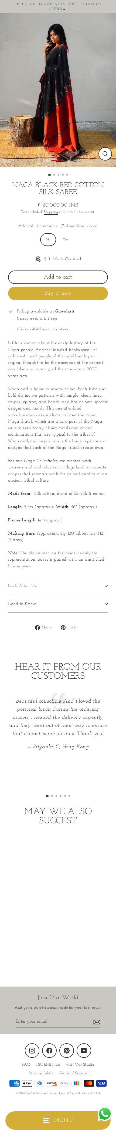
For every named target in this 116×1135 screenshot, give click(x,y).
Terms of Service (73, 1073)
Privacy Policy (41, 1073)
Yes (65, 239)
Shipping (51, 212)
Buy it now (58, 293)
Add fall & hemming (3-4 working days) (58, 226)
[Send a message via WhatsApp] (104, 1113)
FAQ (26, 1065)
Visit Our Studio (80, 1065)
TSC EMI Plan (48, 1065)
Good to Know (22, 604)
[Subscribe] (96, 1021)
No (48, 239)
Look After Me (22, 586)
